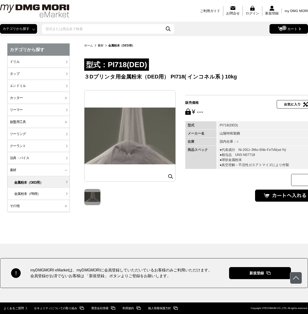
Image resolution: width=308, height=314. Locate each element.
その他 (14, 206)
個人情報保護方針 (159, 308)
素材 (13, 170)
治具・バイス (19, 158)
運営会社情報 (100, 308)
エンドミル (18, 86)
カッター (16, 98)
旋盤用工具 (18, 122)
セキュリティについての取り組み (55, 308)
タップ (14, 74)
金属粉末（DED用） (28, 182)
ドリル (14, 62)
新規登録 (257, 273)
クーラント (18, 146)
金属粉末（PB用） (27, 194)
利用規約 (128, 308)
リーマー (16, 110)
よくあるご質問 (14, 308)
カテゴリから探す (16, 29)
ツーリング (18, 134)
